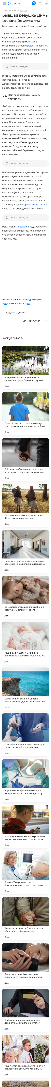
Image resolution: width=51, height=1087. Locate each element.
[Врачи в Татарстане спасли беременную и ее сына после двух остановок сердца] (25, 872)
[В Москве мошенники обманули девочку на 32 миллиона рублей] (25, 1010)
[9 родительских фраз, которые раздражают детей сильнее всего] (25, 964)
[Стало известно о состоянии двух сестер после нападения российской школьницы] (25, 413)
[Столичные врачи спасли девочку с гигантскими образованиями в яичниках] (25, 734)
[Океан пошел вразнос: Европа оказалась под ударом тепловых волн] (25, 689)
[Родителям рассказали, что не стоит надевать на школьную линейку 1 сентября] (25, 1056)
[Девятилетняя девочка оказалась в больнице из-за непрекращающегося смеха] (25, 551)
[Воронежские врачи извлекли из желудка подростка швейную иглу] (25, 780)
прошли (22, 226)
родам (31, 45)
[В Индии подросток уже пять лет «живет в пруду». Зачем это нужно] (25, 367)
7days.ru (23, 10)
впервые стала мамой (33, 204)
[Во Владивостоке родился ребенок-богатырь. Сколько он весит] (25, 597)
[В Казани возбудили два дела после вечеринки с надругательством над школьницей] (25, 459)
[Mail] (9, 3)
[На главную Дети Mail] (15, 3)
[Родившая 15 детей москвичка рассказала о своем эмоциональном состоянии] (25, 643)
